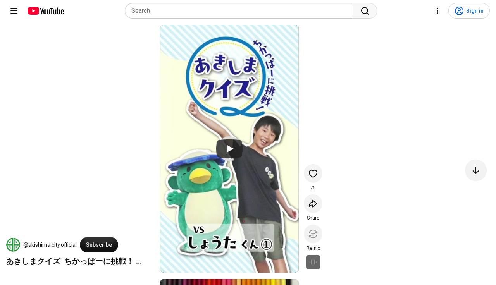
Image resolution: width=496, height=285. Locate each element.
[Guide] (14, 10)
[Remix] (313, 234)
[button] (13, 245)
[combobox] (241, 10)
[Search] (365, 11)
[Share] (313, 203)
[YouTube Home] (45, 11)
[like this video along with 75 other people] (313, 173)
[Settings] (437, 10)
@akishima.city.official (50, 245)
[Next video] (476, 170)
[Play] (229, 148)
